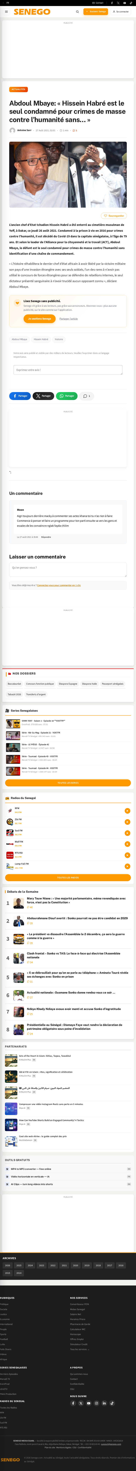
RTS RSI (3, 1427)
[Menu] (6, 11)
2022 (52, 1265)
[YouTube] (125, 3)
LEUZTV (3, 1389)
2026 (7, 1265)
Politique (4, 1304)
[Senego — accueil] (32, 11)
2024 (30, 1265)
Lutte (2, 1344)
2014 (18, 1273)
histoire (59, 339)
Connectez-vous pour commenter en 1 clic (59, 585)
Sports (3, 1334)
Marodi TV (5, 1379)
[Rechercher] (77, 11)
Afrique (3, 1359)
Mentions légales (63, 1447)
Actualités (18, 89)
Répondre (46, 537)
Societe (3, 1309)
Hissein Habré (41, 339)
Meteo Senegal (77, 1309)
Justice (3, 1314)
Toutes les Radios (8, 1407)
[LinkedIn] (104, 1403)
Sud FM (3, 1422)
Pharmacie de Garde (80, 1324)
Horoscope (75, 1334)
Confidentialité (84, 1447)
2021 (64, 1265)
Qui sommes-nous (79, 1374)
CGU (72, 1389)
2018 (98, 1265)
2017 (109, 1265)
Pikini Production (8, 1394)
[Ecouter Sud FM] (127, 833)
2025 (18, 1265)
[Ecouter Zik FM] (127, 822)
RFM (2, 1412)
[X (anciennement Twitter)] (118, 3)
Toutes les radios (68, 877)
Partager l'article (69, 318)
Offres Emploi (77, 1339)
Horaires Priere (77, 1319)
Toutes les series (68, 782)
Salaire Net (75, 1314)
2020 (75, 1265)
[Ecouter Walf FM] (127, 844)
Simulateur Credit (78, 1344)
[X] (81, 1403)
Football (4, 1339)
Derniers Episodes (9, 1374)
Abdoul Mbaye (19, 339)
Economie (5, 1319)
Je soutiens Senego (39, 319)
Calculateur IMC (77, 1329)
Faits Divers (5, 1349)
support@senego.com (111, 1444)
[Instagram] (97, 1403)
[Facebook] (112, 3)
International (6, 1324)
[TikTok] (131, 3)
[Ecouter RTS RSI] (127, 855)
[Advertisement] (68, 51)
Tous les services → (80, 1349)
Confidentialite (77, 1384)
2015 (7, 1273)
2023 (41, 1265)
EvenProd (4, 1384)
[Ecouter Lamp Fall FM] (127, 866)
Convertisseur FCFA (79, 1304)
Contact (74, 1379)
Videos (3, 1354)
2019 (86, 1265)
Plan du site (50, 1447)
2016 (120, 1265)
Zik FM (3, 1417)
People (3, 1329)
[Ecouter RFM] (127, 811)
